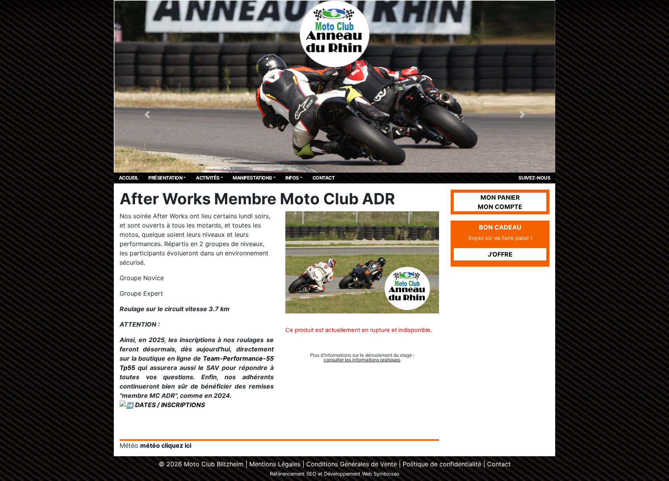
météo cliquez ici (165, 445)
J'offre (500, 254)
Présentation (165, 178)
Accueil (129, 178)
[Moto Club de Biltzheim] (334, 33)
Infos (292, 178)
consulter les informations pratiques (362, 360)
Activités (208, 178)
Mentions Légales (274, 464)
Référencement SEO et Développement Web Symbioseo (335, 474)
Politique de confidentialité (442, 464)
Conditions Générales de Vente (351, 464)
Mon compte (500, 207)
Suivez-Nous (534, 178)
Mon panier (500, 197)
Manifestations (252, 178)
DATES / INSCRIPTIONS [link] (170, 405)
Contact (323, 178)
